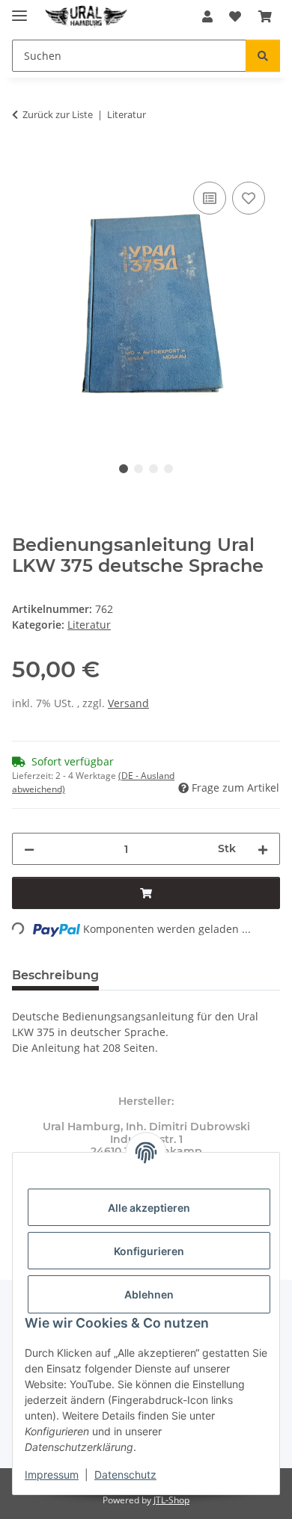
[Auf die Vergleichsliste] (209, 198)
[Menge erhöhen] (262, 849)
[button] (207, 16)
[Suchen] (263, 56)
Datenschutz (125, 1474)
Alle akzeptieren (149, 1207)
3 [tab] (153, 468)
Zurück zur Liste (57, 114)
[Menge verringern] (29, 849)
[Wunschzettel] (235, 16)
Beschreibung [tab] (55, 975)
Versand (128, 703)
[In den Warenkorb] (24, 161)
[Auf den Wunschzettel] (248, 198)
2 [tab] (138, 468)
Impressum (52, 1474)
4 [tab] (168, 468)
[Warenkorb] (265, 16)
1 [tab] (123, 468)
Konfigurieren (149, 1251)
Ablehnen (149, 1294)
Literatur (89, 624)
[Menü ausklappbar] (19, 9)
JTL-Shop (171, 1500)
